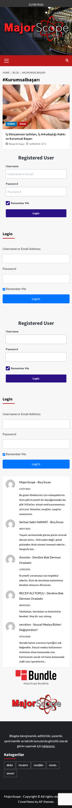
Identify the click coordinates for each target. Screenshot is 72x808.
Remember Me (20, 203)
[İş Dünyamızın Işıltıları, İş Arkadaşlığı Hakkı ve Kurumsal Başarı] (36, 107)
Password (12, 183)
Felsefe (23, 765)
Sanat (10, 773)
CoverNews (26, 801)
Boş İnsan (44, 482)
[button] (7, 60)
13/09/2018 (34, 144)
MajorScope (27, 482)
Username (12, 166)
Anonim (24, 557)
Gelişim (11, 124)
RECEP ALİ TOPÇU (31, 593)
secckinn (25, 624)
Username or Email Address (22, 249)
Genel (23, 124)
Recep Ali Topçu (17, 144)
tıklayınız (48, 746)
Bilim (10, 765)
